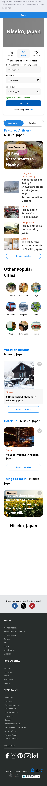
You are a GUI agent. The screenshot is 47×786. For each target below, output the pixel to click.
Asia (5, 643)
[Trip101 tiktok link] (35, 756)
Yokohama (8, 679)
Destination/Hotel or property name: (21, 65)
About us (9, 697)
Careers (8, 720)
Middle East (9, 650)
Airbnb (24, 238)
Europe (7, 639)
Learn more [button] (7, 8)
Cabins (24, 206)
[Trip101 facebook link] (7, 756)
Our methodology (12, 705)
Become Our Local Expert (16, 727)
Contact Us (9, 716)
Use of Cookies (11, 738)
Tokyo (6, 675)
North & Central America (14, 631)
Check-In (10, 75)
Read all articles (23, 256)
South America (10, 635)
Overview (12, 123)
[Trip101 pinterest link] (20, 756)
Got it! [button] (23, 15)
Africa (6, 646)
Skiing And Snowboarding (28, 175)
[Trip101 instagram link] (13, 756)
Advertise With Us (12, 724)
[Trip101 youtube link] (27, 756)
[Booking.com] (29, 109)
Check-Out (10, 87)
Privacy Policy (11, 735)
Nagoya (7, 683)
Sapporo (7, 668)
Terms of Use (10, 731)
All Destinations (10, 628)
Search (21, 103)
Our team (9, 701)
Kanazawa (8, 672)
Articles (32, 123)
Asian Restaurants (16, 147)
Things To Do (27, 222)
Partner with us (11, 712)
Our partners (10, 709)
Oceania (7, 654)
